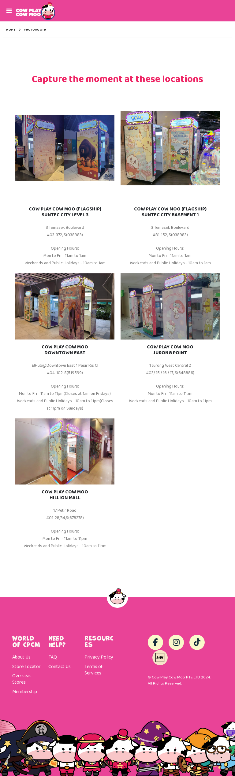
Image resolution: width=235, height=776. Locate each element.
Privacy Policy (98, 657)
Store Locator (26, 667)
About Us (21, 657)
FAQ (52, 657)
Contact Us (59, 667)
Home (10, 29)
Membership (24, 692)
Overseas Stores (22, 679)
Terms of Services (93, 670)
